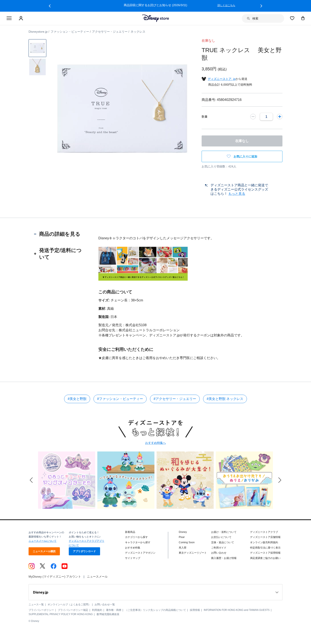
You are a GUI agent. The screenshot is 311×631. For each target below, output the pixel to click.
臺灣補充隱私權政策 (107, 614)
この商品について (115, 292)
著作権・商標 (113, 610)
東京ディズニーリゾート (193, 552)
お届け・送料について (224, 532)
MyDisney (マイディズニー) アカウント (55, 576)
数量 (205, 116)
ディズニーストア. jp (221, 79)
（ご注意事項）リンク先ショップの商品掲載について (155, 610)
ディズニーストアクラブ (264, 532)
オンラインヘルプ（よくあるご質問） (69, 604)
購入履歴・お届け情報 (224, 558)
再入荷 (182, 547)
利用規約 (97, 610)
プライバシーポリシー (41, 610)
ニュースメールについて (42, 540)
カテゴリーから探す (136, 537)
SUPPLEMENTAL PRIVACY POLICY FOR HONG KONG (61, 614)
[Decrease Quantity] (253, 116)
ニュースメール (97, 576)
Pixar (182, 537)
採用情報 (195, 610)
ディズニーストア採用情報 (265, 552)
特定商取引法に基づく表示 (265, 547)
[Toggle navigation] (9, 18)
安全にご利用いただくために (125, 349)
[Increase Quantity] (279, 116)
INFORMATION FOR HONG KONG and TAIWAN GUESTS (237, 610)
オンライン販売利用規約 (264, 542)
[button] (50, 6)
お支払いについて (221, 537)
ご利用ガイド (218, 547)
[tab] (60, 234)
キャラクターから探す (137, 542)
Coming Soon (187, 542)
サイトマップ (132, 558)
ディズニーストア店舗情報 (265, 537)
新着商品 (130, 532)
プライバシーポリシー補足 (73, 610)
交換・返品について (222, 542)
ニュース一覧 (36, 604)
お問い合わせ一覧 (105, 604)
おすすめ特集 (132, 547)
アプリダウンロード (84, 551)
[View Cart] (303, 18)
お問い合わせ (218, 552)
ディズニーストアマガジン (140, 552)
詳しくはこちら (127, 5)
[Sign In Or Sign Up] (21, 18)
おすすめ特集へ (155, 442)
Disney (183, 532)
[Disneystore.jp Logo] (155, 18)
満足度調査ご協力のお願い (265, 558)
